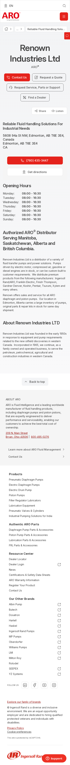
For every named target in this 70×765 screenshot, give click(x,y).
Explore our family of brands (24, 701)
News (12, 569)
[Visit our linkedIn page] (25, 685)
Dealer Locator (18, 559)
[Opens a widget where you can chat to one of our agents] (54, 758)
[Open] (64, 16)
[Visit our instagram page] (54, 685)
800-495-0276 (40, 436)
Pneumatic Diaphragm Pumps (26, 479)
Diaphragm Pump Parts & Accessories (31, 529)
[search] (64, 6)
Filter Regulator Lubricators (25, 500)
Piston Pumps (17, 495)
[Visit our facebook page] (34, 685)
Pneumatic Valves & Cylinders (26, 510)
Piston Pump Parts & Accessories (28, 534)
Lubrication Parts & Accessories (27, 540)
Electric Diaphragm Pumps (24, 484)
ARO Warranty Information (24, 580)
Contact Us (15, 590)
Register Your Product (22, 585)
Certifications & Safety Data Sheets (29, 574)
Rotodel (13, 663)
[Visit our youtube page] (44, 685)
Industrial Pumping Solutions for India (30, 515)
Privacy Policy (15, 728)
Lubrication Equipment (22, 505)
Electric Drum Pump (20, 489)
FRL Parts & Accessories (23, 545)
